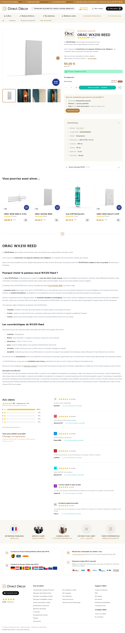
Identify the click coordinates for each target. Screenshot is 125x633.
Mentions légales (25, 627)
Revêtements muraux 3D (28, 20)
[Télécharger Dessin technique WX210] (119, 167)
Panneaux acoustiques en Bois (43, 596)
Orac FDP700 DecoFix (75, 214)
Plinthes (35, 618)
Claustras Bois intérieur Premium (43, 590)
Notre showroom (67, 599)
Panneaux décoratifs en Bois (42, 593)
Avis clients (98, 599)
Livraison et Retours (101, 590)
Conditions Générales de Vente (11, 627)
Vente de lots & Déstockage (71, 602)
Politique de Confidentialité (38, 627)
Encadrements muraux (40, 615)
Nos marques (66, 593)
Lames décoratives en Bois (41, 602)
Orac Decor (80, 128)
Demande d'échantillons (102, 602)
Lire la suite (92, 58)
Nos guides (98, 596)
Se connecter (99, 617)
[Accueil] (3, 20)
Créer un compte (100, 614)
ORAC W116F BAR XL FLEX (15, 214)
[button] (4, 58)
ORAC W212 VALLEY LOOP (108, 214)
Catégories (12, 20)
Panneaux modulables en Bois (42, 599)
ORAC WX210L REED (43, 214)
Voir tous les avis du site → (11, 427)
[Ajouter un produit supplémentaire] (76, 88)
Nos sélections (67, 596)
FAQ (96, 593)
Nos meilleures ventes (69, 590)
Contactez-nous (72, 110)
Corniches (36, 612)
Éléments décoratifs (39, 609)
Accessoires (37, 621)
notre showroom (78, 554)
